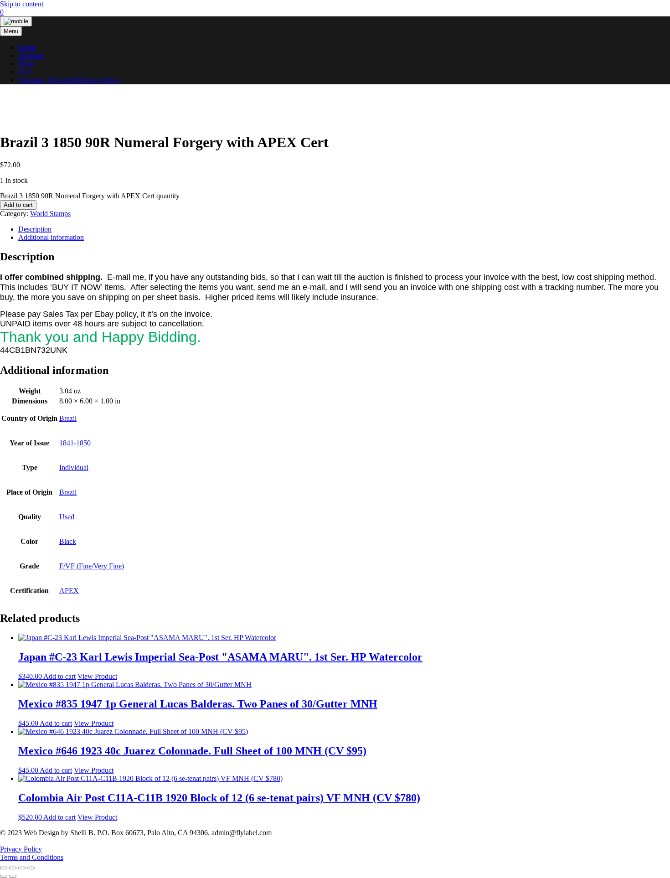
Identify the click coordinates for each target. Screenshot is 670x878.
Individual (73, 467)
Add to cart (18, 204)
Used (66, 517)
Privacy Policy (21, 849)
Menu (11, 31)
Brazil (68, 418)
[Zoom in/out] (3, 868)
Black (67, 541)
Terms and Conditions (31, 857)
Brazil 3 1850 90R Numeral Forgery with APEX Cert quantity (90, 196)
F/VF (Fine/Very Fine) (91, 566)
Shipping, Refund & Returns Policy (69, 80)
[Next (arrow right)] (12, 876)
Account (30, 55)
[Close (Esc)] (31, 868)
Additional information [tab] (51, 237)
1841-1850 (75, 443)
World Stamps (50, 213)
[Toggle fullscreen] (12, 868)
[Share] (22, 868)
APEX (69, 590)
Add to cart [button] (59, 676)
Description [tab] (35, 229)
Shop (25, 63)
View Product (97, 676)
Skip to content (21, 4)
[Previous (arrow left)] (3, 876)
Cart (24, 72)
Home (27, 47)
